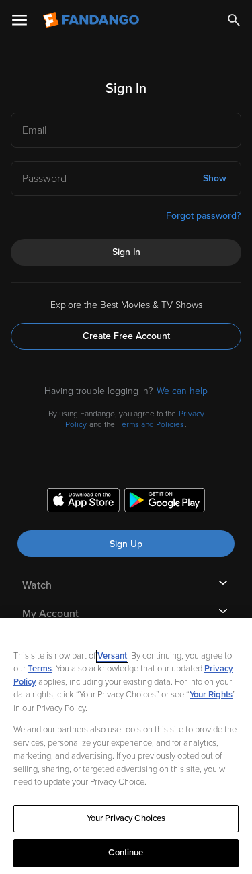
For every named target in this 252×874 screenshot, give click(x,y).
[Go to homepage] (92, 20)
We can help (182, 391)
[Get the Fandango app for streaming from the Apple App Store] (83, 502)
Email (34, 130)
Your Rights (211, 694)
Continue (125, 852)
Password (44, 178)
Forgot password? (203, 216)
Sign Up (126, 544)
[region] (126, 746)
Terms (40, 668)
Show (214, 178)
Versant (112, 655)
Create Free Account (126, 336)
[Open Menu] (19, 20)
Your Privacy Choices (126, 818)
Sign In (126, 252)
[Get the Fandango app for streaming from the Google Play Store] (165, 502)
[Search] (234, 20)
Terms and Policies (151, 425)
